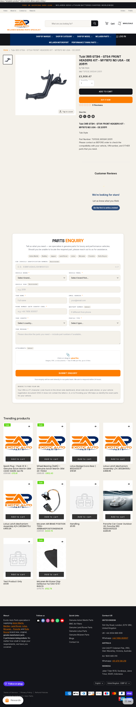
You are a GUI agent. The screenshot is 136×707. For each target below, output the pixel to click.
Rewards (32, 11)
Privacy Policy (26, 692)
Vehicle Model (76, 273)
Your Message (22, 329)
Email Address (76, 295)
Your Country (22, 318)
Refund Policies (41, 692)
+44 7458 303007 (120, 638)
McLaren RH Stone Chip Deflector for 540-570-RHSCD (49, 584)
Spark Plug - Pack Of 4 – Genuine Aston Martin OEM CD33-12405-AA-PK (17, 468)
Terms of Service (10, 692)
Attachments (24, 348)
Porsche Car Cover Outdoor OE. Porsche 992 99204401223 (117, 526)
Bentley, (7, 626)
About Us (13, 11)
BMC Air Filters (75, 624)
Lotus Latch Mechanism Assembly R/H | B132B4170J (17, 525)
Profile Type (75, 318)
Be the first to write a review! (106, 208)
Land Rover (16, 626)
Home (5, 11)
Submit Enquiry (68, 373)
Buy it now (105, 100)
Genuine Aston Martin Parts (81, 620)
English (98, 683)
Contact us (22, 11)
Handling (74, 523)
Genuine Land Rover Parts (80, 627)
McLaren (7, 629)
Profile (130, 11)
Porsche (16, 629)
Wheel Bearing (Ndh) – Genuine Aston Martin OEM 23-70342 (50, 468)
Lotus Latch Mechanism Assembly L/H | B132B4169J (116, 467)
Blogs (71, 638)
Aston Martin (18, 623)
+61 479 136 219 (119, 661)
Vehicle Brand (22, 273)
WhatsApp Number (79, 307)
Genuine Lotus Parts (78, 631)
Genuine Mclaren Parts (79, 635)
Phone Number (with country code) (31, 306)
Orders (123, 11)
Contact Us (74, 642)
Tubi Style (85, 68)
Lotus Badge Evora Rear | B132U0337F (83, 467)
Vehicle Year (26, 284)
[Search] (94, 23)
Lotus (24, 626)
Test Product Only (12, 581)
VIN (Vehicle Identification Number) (37, 261)
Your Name (21, 295)
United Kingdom (117, 683)
